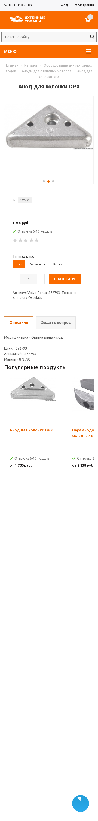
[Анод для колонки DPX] (49, 148)
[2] (20, 240)
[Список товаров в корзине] (90, 23)
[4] (31, 240)
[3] (26, 240)
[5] (37, 240)
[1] (15, 240)
